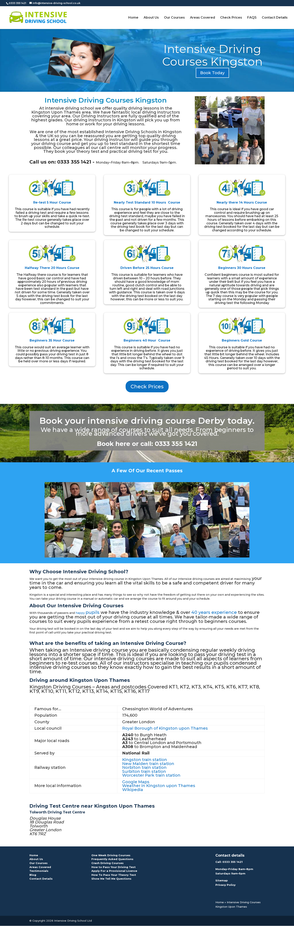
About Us (151, 17)
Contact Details (275, 17)
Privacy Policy (225, 884)
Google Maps (135, 781)
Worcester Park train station (151, 775)
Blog (32, 874)
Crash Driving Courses (107, 863)
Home (133, 17)
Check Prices (231, 17)
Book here (113, 444)
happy (81, 613)
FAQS (252, 17)
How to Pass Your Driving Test (113, 867)
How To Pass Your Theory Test (113, 874)
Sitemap (221, 880)
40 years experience (214, 612)
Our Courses (174, 17)
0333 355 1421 (232, 861)
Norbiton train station (144, 767)
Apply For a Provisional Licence (114, 870)
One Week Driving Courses (110, 855)
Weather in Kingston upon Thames (158, 785)
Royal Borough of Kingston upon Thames (165, 728)
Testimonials (38, 870)
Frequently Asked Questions (112, 859)
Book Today (212, 72)
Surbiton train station (144, 771)
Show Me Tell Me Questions (111, 878)
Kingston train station (144, 759)
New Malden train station (148, 763)
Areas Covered (202, 17)
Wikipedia (132, 789)
